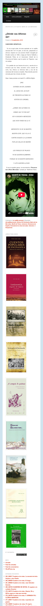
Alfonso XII (20, 222)
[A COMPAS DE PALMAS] (22, 397)
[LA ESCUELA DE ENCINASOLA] (22, 357)
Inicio (7, 17)
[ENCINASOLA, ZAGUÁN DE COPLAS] (22, 287)
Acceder (8, 562)
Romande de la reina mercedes (19, 226)
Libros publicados (17, 17)
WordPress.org (10, 569)
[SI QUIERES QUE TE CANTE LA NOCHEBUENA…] (22, 469)
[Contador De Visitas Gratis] (21, 555)
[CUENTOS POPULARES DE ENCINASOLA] (22, 252)
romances (24, 224)
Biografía (26, 17)
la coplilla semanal (18, 220)
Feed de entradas (11, 565)
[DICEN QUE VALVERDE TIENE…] (22, 435)
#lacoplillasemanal (11, 222)
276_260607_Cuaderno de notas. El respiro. (19, 604)
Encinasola (26, 222)
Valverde (31, 226)
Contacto (8, 21)
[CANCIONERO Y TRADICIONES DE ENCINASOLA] (22, 504)
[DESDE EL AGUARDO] (22, 321)
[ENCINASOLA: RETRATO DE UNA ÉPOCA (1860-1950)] (22, 535)
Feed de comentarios (12, 567)
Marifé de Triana (16, 224)
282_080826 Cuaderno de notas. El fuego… (19, 580)
